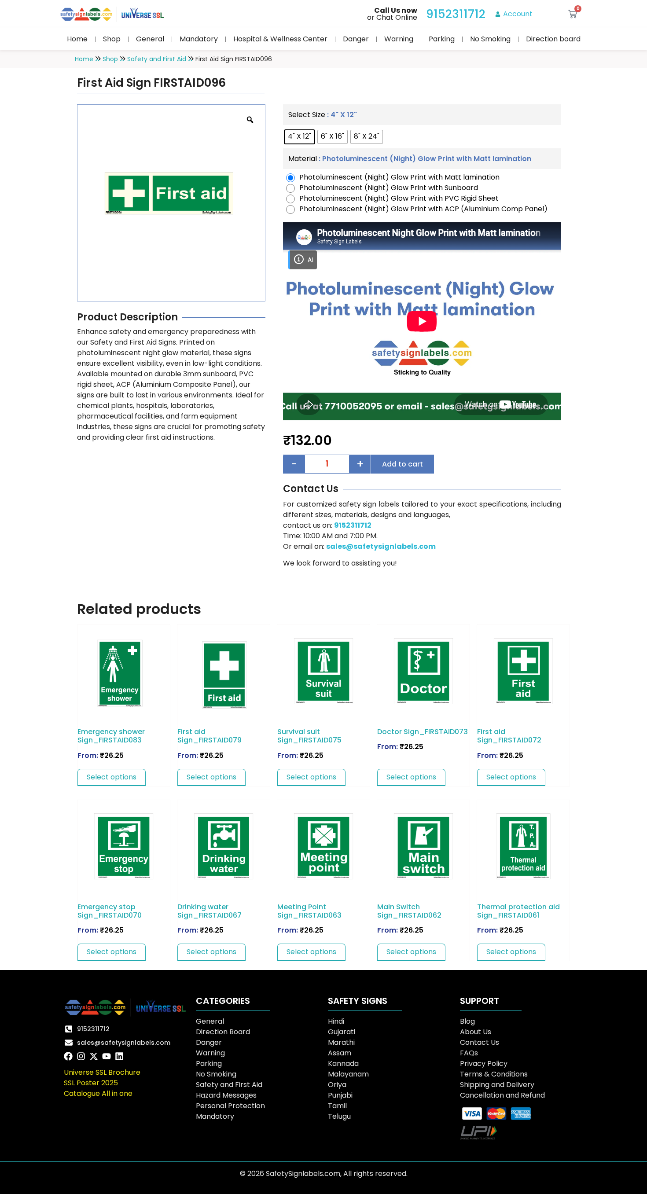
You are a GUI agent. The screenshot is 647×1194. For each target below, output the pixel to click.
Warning (398, 39)
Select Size (306, 114)
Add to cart (402, 464)
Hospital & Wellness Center (280, 39)
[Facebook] (68, 1056)
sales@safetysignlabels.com (381, 546)
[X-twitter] (93, 1056)
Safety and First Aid (156, 59)
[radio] (299, 136)
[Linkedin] (119, 1056)
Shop (112, 39)
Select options (111, 777)
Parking (442, 39)
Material (302, 158)
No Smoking (490, 39)
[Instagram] (81, 1056)
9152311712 (352, 525)
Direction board (553, 39)
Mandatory (199, 39)
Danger (356, 39)
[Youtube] (106, 1056)
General (150, 39)
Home (77, 39)
